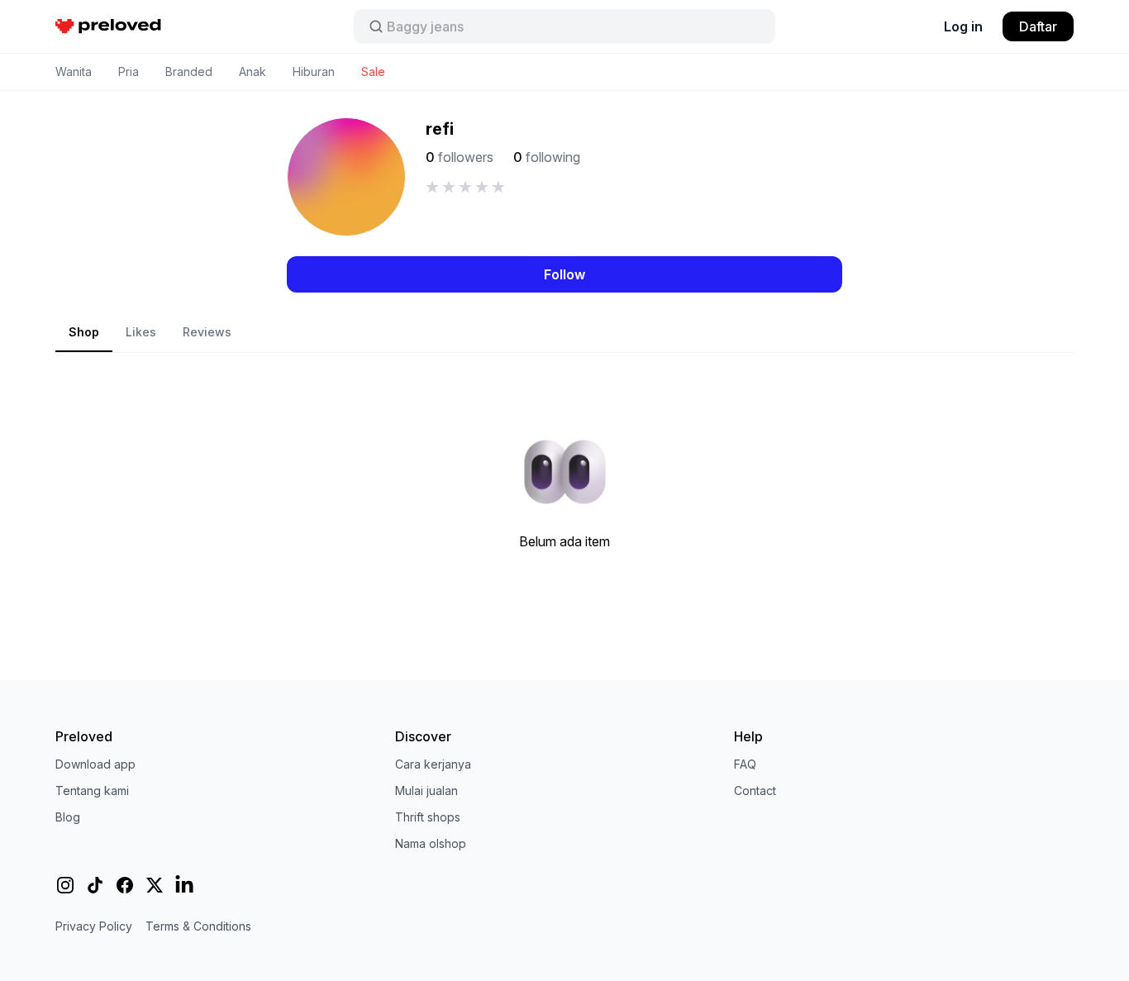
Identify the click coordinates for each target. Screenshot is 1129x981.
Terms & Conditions (198, 926)
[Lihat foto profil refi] (346, 176)
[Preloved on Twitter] (154, 885)
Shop (84, 332)
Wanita (73, 71)
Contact (755, 790)
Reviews (207, 332)
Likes (141, 332)
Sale (373, 71)
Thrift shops (427, 817)
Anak (252, 71)
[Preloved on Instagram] (65, 885)
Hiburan (314, 71)
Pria (128, 71)
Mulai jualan (426, 790)
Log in (963, 26)
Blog (67, 817)
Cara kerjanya (433, 764)
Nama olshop (430, 843)
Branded (188, 71)
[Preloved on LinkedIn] (184, 885)
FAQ (745, 764)
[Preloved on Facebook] (125, 885)
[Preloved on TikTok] (95, 885)
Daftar (1038, 26)
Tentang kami (92, 790)
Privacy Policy (93, 926)
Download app (95, 764)
